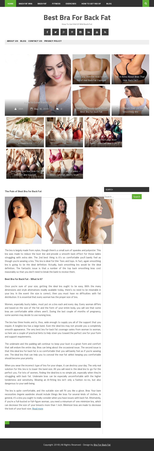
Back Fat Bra (25, 3)
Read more (37, 408)
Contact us (35, 41)
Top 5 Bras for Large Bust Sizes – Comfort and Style (103, 141)
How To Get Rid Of (91, 3)
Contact (12, 10)
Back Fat (42, 3)
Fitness (56, 3)
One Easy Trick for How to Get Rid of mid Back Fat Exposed (91, 78)
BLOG (109, 3)
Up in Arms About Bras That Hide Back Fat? (130, 78)
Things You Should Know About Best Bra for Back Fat (91, 110)
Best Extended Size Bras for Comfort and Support (25, 173)
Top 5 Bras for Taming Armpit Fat (64, 141)
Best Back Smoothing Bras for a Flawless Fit (25, 141)
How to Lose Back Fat (38, 102)
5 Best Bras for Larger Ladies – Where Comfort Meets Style (64, 173)
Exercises (71, 3)
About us (12, 41)
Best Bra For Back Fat (77, 17)
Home (10, 3)
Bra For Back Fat (102, 445)
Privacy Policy (53, 41)
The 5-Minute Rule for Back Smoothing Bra (130, 110)
